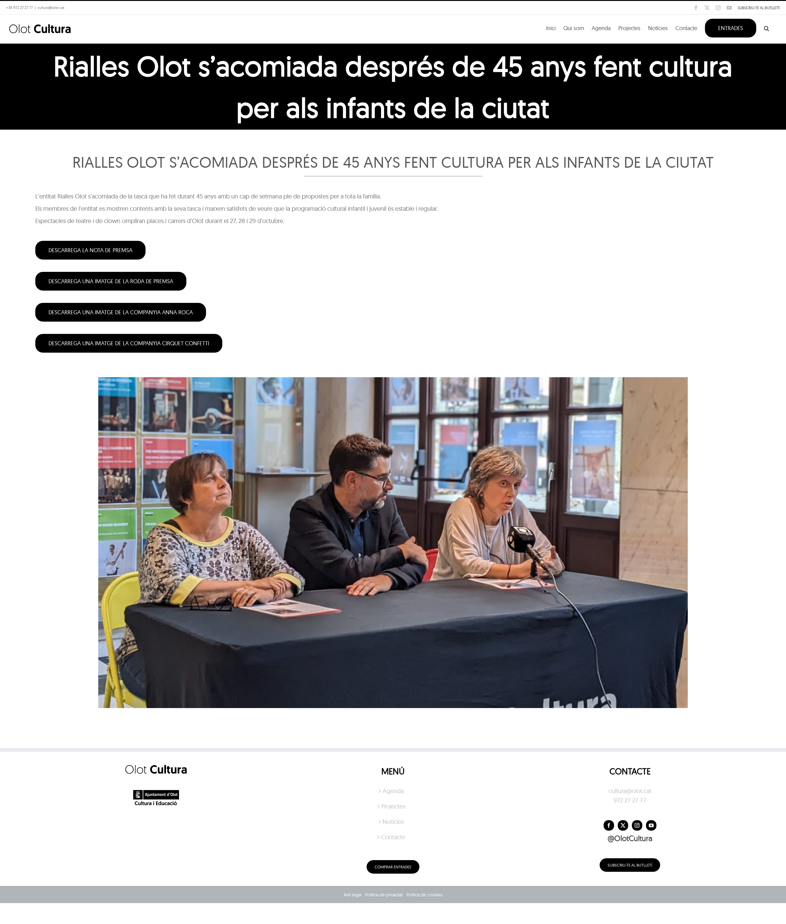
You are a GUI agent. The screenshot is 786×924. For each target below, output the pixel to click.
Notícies (393, 821)
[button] (766, 28)
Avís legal (352, 895)
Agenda (393, 791)
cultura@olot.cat (630, 791)
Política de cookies (424, 895)
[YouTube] (651, 825)
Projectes (393, 806)
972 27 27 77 (629, 800)
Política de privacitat (384, 895)
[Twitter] (623, 825)
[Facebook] (609, 825)
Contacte (393, 837)
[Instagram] (637, 825)
